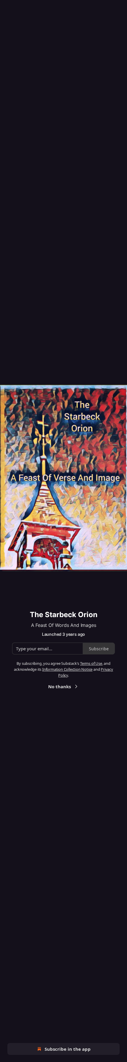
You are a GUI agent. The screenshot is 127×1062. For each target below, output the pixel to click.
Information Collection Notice (67, 669)
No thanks (59, 686)
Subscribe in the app (68, 1049)
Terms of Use (91, 663)
